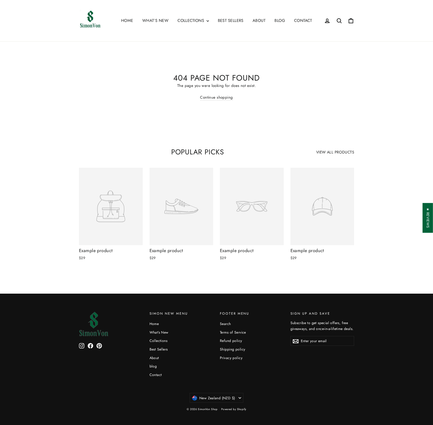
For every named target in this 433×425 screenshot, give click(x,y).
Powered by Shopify (233, 409)
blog (279, 20)
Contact (303, 20)
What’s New (155, 20)
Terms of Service (233, 332)
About (259, 20)
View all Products (335, 152)
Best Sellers (231, 20)
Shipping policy (232, 349)
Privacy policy (231, 357)
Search (225, 323)
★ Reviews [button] (428, 218)
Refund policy (231, 340)
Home (127, 20)
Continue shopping (216, 97)
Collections (191, 20)
